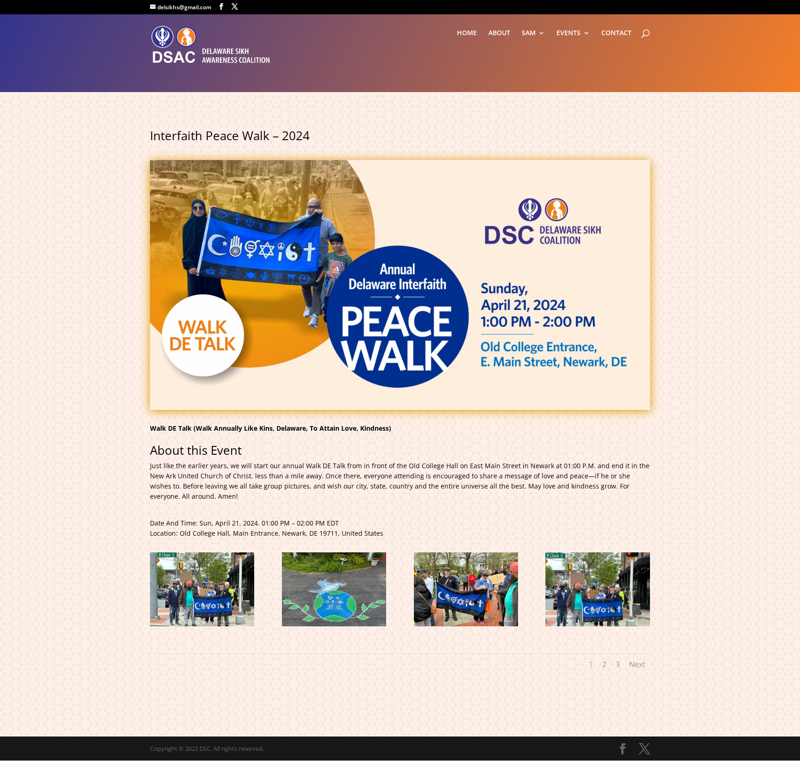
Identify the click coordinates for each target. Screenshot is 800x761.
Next (637, 664)
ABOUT (499, 33)
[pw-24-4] (597, 626)
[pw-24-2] (334, 626)
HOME (467, 33)
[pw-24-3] (466, 626)
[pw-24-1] (202, 626)
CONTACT (616, 33)
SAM (529, 33)
